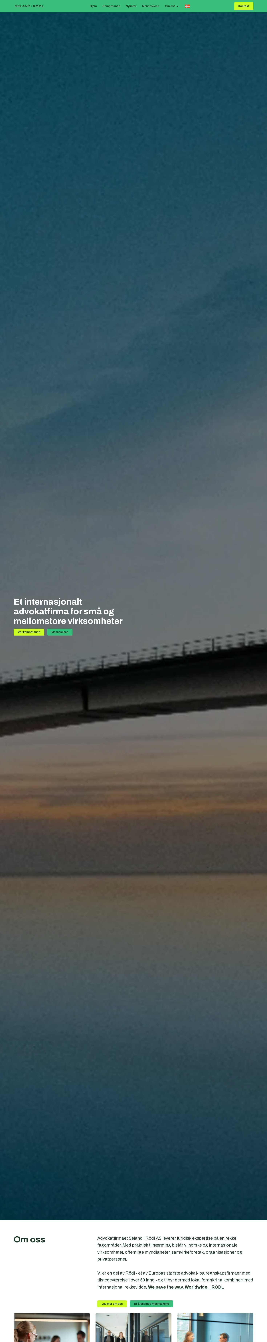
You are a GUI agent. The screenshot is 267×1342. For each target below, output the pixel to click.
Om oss (170, 6)
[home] (29, 6)
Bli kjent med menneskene (151, 1303)
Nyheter (131, 6)
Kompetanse (111, 6)
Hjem (93, 6)
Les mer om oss (112, 1303)
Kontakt (243, 6)
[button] (172, 6)
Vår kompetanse (29, 632)
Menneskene (150, 6)
